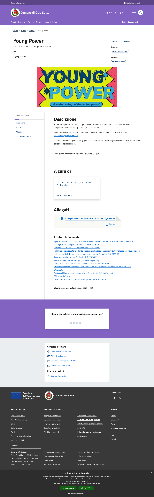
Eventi (113, 439)
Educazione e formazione (87, 415)
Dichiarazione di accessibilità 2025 (90, 464)
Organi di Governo (18, 415)
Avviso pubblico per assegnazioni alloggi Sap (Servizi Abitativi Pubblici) (83, 273)
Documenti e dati (17, 440)
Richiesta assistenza (52, 464)
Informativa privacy (84, 456)
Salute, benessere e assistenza (89, 432)
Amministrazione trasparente (88, 452)
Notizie (31, 30)
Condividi (115, 41)
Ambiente (81, 427)
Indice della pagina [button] (22, 115)
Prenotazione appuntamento (55, 452)
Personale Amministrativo (21, 436)
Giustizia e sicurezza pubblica (88, 419)
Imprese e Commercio (52, 423)
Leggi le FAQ (49, 460)
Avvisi (113, 423)
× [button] (151, 472)
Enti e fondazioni (17, 428)
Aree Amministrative (19, 419)
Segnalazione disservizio (53, 456)
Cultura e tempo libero (52, 419)
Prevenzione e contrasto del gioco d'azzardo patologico (77, 260)
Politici (13, 432)
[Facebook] (115, 12)
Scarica (112, 224)
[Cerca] (140, 12)
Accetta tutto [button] (68, 488)
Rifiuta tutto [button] (86, 488)
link (99, 483)
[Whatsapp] (120, 12)
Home (15, 30)
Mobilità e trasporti (51, 432)
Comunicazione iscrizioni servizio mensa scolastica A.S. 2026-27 (81, 263)
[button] (77, 493)
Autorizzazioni (82, 436)
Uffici (13, 423)
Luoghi (113, 435)
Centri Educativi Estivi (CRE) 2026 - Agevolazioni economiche (80, 279)
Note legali (81, 460)
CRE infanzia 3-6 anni (63, 276)
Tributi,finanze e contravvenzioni (90, 423)
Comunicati (115, 419)
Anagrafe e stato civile (52, 415)
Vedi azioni (126, 41)
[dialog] (77, 483)
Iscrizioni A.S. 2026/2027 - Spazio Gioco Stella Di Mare (77, 247)
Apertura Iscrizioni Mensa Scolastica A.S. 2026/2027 (76, 257)
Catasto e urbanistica (52, 428)
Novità (23, 30)
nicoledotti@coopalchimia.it (66, 135)
